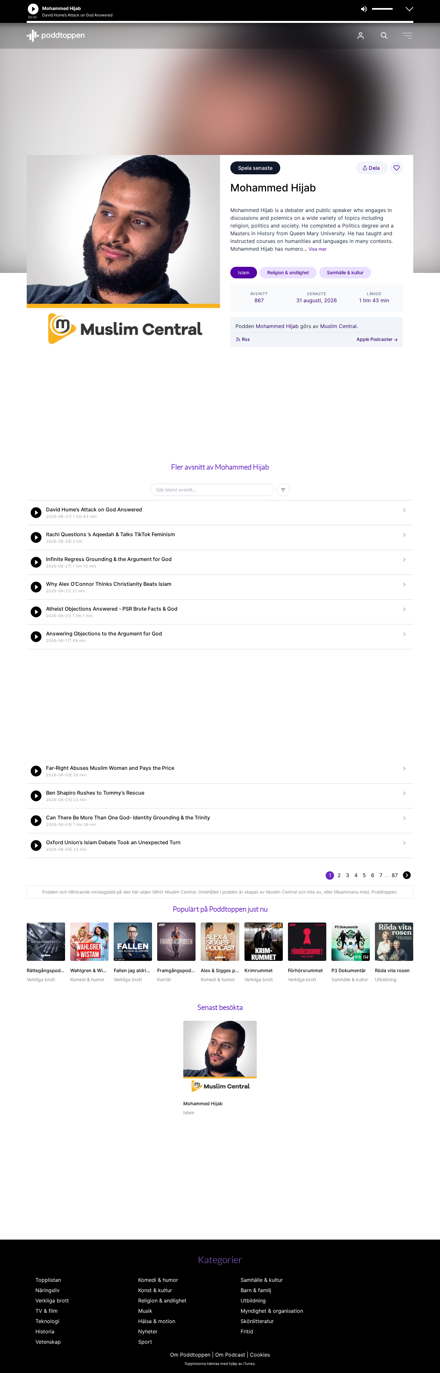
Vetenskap (48, 1342)
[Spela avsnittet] (36, 512)
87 (395, 875)
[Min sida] (360, 35)
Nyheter (148, 1331)
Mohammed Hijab (277, 326)
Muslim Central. (339, 326)
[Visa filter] (283, 489)
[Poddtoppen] (56, 36)
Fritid (247, 1331)
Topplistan (48, 1280)
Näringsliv (47, 1290)
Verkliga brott (52, 1300)
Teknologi (47, 1321)
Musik (145, 1311)
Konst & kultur (155, 1290)
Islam (243, 272)
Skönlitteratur (257, 1321)
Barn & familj (256, 1290)
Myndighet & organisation (272, 1311)
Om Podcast (230, 1354)
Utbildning (253, 1300)
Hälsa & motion (156, 1321)
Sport (145, 1342)
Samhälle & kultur (345, 272)
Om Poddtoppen (190, 1354)
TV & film (46, 1311)
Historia (44, 1331)
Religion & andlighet (288, 272)
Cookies (260, 1354)
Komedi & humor (158, 1280)
